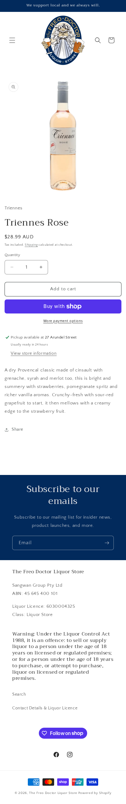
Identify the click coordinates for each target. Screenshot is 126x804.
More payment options (63, 321)
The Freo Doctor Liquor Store (53, 793)
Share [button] (17, 429)
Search (19, 694)
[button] (12, 40)
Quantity (12, 255)
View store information (34, 353)
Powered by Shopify (95, 793)
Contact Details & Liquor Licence (44, 708)
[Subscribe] (106, 543)
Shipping (31, 245)
